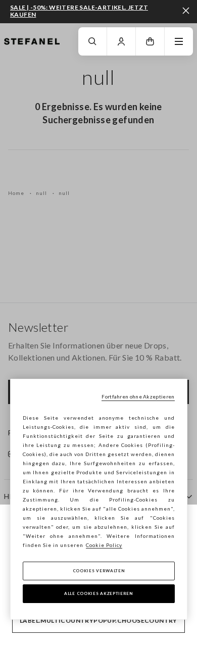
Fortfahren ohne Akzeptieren (138, 396)
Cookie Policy (104, 545)
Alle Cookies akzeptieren (98, 593)
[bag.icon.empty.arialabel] (150, 41)
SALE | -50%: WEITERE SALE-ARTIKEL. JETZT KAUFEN (79, 11)
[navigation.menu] (179, 41)
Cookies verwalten (99, 570)
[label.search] (92, 41)
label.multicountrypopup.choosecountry (98, 620)
